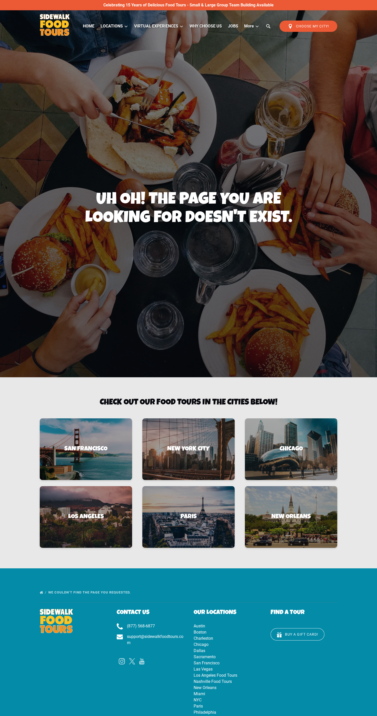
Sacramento (205, 656)
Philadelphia (205, 712)
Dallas (199, 650)
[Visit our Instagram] (122, 661)
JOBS (233, 26)
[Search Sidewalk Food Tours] (268, 26)
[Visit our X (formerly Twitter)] (132, 661)
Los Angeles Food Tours (215, 675)
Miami (199, 693)
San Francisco (207, 663)
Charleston (203, 638)
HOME (88, 26)
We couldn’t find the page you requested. (90, 592)
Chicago (201, 644)
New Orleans (205, 687)
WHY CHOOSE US (206, 26)
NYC (198, 700)
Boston (200, 632)
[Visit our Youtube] (141, 661)
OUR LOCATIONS (215, 613)
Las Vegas (203, 669)
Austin (199, 626)
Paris (198, 706)
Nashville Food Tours (213, 681)
